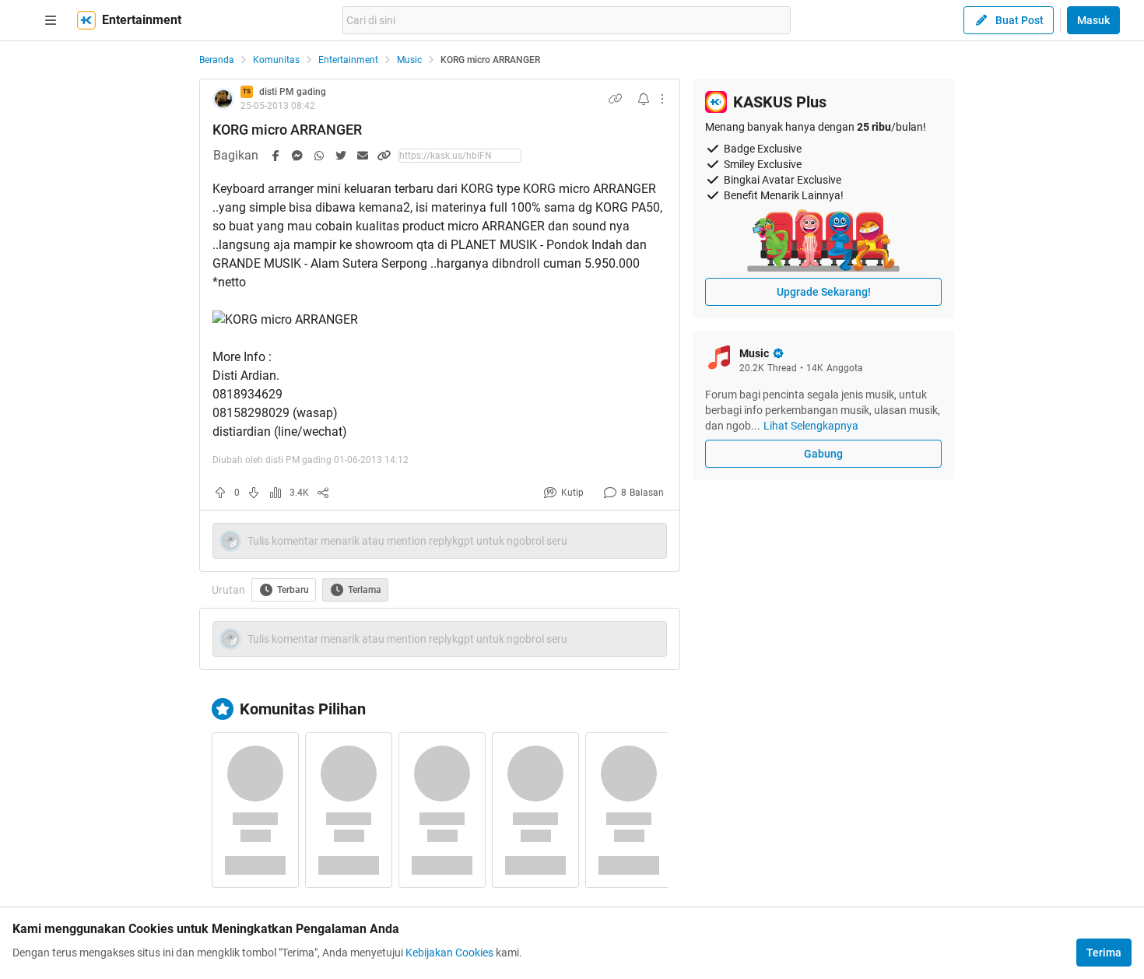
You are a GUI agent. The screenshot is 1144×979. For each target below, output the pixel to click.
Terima (1103, 952)
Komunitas (276, 59)
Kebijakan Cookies (449, 952)
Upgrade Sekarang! (824, 292)
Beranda (216, 59)
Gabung (823, 453)
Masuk (1093, 20)
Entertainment (348, 59)
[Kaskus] (86, 20)
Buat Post (1019, 20)
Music (409, 59)
